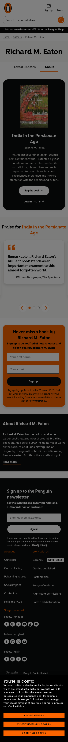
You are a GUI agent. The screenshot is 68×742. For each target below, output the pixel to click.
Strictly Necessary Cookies (34, 724)
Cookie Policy (16, 706)
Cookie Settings (34, 715)
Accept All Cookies (34, 733)
